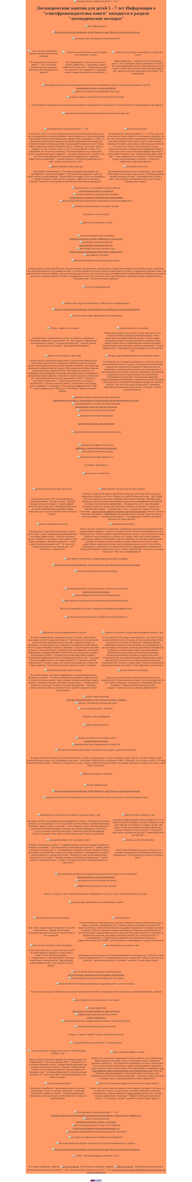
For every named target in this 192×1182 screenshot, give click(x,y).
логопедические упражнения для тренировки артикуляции (96, 975)
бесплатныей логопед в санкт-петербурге (96, 88)
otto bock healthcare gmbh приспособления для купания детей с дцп (128, 1069)
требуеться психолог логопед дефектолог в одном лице (96, 239)
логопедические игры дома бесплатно (96, 423)
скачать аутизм (134, 1093)
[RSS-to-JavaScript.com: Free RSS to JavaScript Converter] (70, 1166)
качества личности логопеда (96, 592)
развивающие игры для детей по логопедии (96, 407)
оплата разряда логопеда (96, 741)
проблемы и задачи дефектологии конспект (96, 448)
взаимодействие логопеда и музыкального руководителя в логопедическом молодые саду (96, 400)
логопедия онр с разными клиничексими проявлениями (96, 197)
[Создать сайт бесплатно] (96, 1181)
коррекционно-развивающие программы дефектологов (96, 252)
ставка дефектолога (96, 1017)
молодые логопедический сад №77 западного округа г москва (96, 700)
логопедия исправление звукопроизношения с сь (96, 1128)
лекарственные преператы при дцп (96, 245)
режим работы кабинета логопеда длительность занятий (119, 511)
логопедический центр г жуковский (96, 191)
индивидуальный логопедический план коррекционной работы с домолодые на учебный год (96, 1115)
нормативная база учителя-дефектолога (96, 877)
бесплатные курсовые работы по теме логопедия (96, 1011)
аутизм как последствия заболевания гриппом (134, 1170)
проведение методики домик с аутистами (96, 1122)
